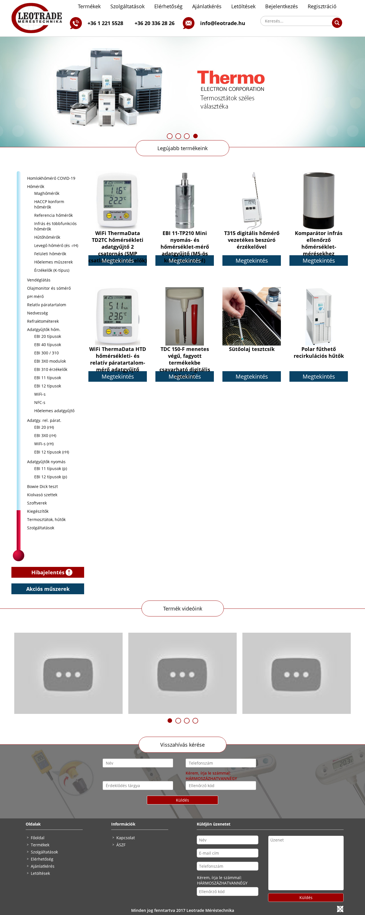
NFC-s (39, 402)
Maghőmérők (46, 193)
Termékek (89, 6)
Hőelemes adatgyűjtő (54, 410)
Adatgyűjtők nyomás (46, 461)
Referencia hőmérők (53, 215)
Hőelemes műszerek (53, 262)
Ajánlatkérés (207, 6)
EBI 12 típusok (47, 386)
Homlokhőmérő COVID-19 (51, 178)
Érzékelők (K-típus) (51, 270)
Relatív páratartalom (46, 304)
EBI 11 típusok (47, 377)
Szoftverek (37, 503)
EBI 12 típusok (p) (50, 476)
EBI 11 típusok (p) (50, 468)
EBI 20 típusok (47, 336)
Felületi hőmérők (50, 253)
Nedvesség (37, 313)
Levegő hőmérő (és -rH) (56, 245)
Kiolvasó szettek (42, 494)
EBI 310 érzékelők (50, 369)
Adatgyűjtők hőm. (43, 329)
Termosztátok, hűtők (46, 519)
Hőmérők (35, 186)
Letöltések (243, 6)
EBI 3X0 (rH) (45, 435)
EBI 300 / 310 (46, 353)
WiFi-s (40, 394)
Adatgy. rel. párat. (44, 420)
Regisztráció (322, 6)
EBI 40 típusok (47, 344)
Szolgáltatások (127, 6)
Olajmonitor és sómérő (49, 288)
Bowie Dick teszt (42, 486)
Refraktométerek (43, 321)
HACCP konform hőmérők (49, 204)
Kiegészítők (37, 511)
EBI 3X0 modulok (50, 361)
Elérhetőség (168, 6)
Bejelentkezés (281, 6)
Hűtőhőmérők (47, 237)
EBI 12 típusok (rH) (51, 452)
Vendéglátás (38, 280)
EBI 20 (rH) (44, 427)
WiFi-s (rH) (44, 443)
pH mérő (35, 296)
